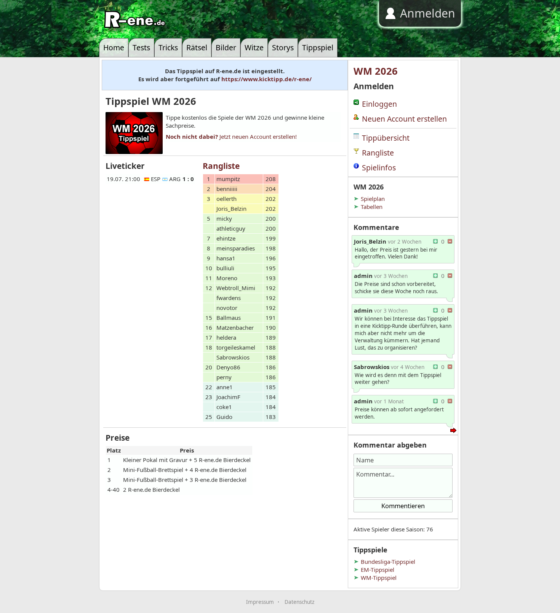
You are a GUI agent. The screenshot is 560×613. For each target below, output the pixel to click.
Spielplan (373, 198)
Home (113, 47)
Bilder (226, 47)
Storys (283, 47)
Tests (141, 47)
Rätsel (196, 47)
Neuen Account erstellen (404, 119)
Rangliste (378, 153)
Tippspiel (317, 47)
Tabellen (371, 206)
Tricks (168, 47)
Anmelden (427, 13)
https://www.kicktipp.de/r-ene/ (266, 79)
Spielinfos (379, 167)
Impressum (260, 602)
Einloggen (379, 104)
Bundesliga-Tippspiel (388, 561)
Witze (254, 47)
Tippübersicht (386, 138)
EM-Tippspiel (377, 569)
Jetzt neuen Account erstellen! (231, 136)
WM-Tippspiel (379, 577)
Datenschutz (299, 602)
